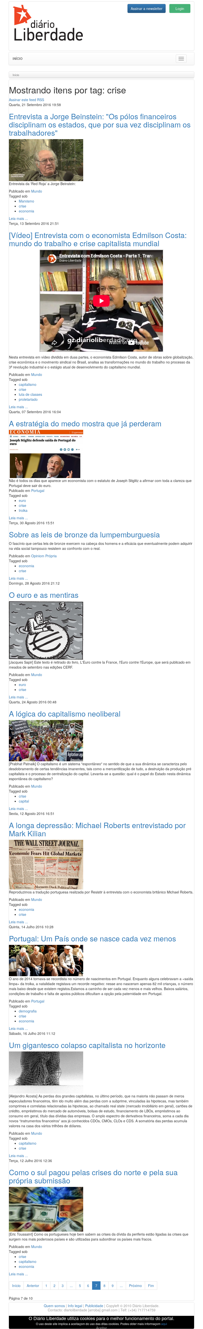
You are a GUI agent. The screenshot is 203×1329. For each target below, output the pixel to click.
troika (23, 510)
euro (22, 500)
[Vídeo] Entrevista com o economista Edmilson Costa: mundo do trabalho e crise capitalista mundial (98, 239)
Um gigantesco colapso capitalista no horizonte (87, 1045)
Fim (151, 1285)
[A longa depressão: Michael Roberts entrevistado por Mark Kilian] (46, 863)
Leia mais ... (18, 218)
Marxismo (26, 201)
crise (22, 205)
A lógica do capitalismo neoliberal (65, 713)
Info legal (75, 1305)
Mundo (36, 191)
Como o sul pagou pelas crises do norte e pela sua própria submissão (93, 1176)
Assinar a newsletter (146, 8)
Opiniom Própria (44, 555)
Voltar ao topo (188, 1318)
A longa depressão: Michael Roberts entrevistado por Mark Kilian (97, 829)
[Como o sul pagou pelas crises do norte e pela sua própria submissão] (46, 1208)
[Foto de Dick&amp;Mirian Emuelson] (46, 159)
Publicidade (94, 1305)
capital (24, 801)
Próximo (135, 1285)
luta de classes (30, 394)
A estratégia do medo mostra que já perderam (85, 423)
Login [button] (180, 8)
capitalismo (27, 384)
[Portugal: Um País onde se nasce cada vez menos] (46, 959)
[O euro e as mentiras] (46, 629)
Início (18, 58)
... (71, 1285)
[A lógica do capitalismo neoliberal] (46, 739)
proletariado (28, 399)
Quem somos (54, 1305)
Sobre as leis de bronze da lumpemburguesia (84, 534)
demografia (28, 1010)
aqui (164, 1324)
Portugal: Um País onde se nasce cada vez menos (92, 938)
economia (26, 210)
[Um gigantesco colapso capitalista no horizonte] (46, 1071)
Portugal (37, 490)
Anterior (33, 1285)
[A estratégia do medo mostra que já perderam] (46, 453)
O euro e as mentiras (43, 594)
